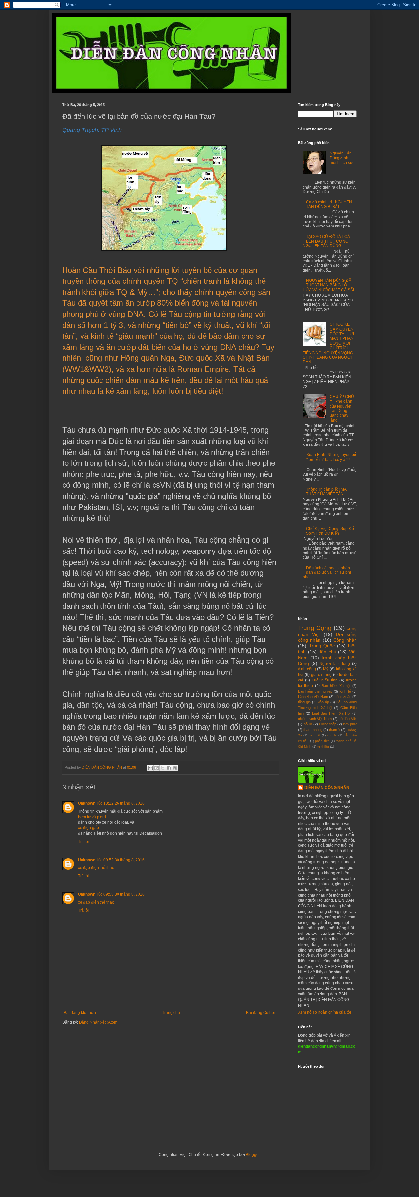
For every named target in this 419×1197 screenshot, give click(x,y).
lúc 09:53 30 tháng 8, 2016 (121, 894)
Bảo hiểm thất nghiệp (315, 691)
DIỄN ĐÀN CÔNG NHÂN (326, 787)
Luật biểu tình (324, 680)
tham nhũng (312, 730)
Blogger (253, 1154)
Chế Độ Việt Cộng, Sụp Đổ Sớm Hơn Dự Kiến (330, 530)
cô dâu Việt (348, 719)
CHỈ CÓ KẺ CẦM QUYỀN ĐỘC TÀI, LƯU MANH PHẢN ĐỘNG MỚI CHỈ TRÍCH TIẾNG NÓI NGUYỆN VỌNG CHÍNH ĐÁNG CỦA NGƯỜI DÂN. (329, 343)
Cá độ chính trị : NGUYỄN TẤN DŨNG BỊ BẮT (329, 204)
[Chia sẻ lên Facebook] (169, 768)
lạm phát (350, 724)
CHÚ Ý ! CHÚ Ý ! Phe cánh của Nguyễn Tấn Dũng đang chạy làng (342, 408)
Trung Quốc (322, 645)
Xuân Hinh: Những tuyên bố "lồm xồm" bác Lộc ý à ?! (331, 457)
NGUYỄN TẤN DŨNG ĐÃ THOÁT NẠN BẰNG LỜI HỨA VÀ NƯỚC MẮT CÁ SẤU (329, 285)
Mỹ (325, 669)
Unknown (86, 803)
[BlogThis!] (156, 768)
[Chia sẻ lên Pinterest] (175, 768)
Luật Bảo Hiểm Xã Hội (331, 713)
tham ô (334, 730)
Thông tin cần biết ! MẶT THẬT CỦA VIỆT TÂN (327, 491)
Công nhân (345, 640)
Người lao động (334, 664)
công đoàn (343, 696)
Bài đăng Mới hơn (80, 1012)
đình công (307, 669)
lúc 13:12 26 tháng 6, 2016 (121, 803)
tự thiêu (323, 746)
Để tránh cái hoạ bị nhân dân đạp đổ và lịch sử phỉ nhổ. (327, 573)
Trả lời (83, 841)
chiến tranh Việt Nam (315, 719)
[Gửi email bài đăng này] (150, 768)
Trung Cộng (315, 628)
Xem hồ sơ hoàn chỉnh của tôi (324, 1012)
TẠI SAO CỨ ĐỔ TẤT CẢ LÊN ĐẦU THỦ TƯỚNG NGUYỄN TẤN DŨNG (326, 241)
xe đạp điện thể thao (96, 867)
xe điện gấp (88, 827)
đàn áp (323, 702)
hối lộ (308, 724)
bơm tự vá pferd (92, 817)
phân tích (322, 741)
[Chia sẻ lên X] (162, 768)
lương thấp (328, 724)
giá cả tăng (321, 674)
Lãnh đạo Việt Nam (313, 696)
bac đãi (314, 735)
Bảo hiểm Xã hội (336, 686)
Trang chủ (171, 1012)
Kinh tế (345, 691)
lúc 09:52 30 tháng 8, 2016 (121, 860)
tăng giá (304, 702)
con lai (332, 735)
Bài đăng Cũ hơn (261, 1012)
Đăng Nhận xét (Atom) (98, 1022)
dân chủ (327, 651)
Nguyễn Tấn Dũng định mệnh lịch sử (341, 158)
